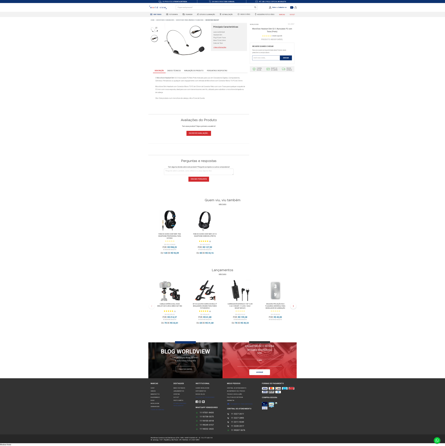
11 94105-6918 (206, 421)
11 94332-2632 (206, 429)
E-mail (259, 360)
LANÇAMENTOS (178, 391)
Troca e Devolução (234, 394)
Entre (274, 7)
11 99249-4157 (206, 425)
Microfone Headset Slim (165, 78)
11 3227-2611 (237, 414)
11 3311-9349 (237, 422)
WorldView (254, 24)
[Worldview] (158, 7)
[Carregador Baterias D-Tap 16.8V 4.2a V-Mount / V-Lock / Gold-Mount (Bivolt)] (240, 291)
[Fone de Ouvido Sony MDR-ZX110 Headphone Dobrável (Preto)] (205, 221)
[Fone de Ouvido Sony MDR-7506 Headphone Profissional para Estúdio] (169, 221)
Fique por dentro (185, 369)
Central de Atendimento (236, 388)
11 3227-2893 (237, 418)
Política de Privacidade (205, 397)
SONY (153, 388)
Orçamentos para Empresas (241, 404)
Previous (151, 306)
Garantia (230, 400)
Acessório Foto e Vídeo (265, 14)
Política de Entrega (235, 397)
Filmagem (188, 14)
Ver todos (157, 14)
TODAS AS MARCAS (157, 409)
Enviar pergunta (199, 179)
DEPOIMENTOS (201, 391)
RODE (152, 400)
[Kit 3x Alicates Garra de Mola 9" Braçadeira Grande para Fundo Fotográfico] (205, 291)
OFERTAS (176, 394)
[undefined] (185, 44)
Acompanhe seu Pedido (236, 391)
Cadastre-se (282, 7)
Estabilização (227, 14)
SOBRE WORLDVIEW (202, 388)
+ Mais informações (219, 47)
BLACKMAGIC (155, 397)
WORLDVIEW (155, 403)
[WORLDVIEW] (152, 20)
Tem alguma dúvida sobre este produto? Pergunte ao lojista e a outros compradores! (199, 167)
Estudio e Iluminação (207, 14)
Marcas (282, 14)
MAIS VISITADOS (179, 388)
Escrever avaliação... (199, 133)
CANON (153, 391)
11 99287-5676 (237, 430)
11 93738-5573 (206, 417)
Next (293, 306)
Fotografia (173, 14)
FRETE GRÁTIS (178, 400)
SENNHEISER (155, 406)
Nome (259, 353)
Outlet (292, 14)
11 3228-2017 (237, 426)
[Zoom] (154, 30)
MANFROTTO (155, 394)
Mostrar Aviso (5, 445)
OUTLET (176, 397)
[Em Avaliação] (264, 405)
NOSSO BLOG (200, 394)
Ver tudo (222, 204)
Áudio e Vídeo (245, 14)
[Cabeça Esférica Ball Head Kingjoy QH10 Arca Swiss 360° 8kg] (169, 291)
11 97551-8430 (206, 412)
